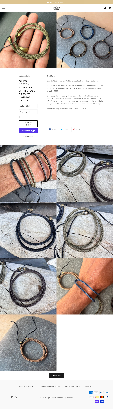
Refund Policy (72, 386)
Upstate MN (51, 397)
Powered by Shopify (65, 397)
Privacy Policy (27, 386)
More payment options (28, 136)
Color (22, 106)
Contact (89, 386)
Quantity (23, 112)
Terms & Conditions (50, 386)
